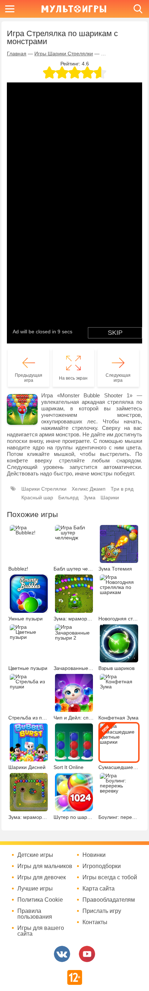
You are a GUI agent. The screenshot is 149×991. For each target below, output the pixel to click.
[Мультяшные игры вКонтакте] (62, 954)
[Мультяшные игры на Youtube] (87, 954)
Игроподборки (101, 866)
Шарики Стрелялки (44, 488)
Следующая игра (118, 378)
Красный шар (37, 497)
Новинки (94, 855)
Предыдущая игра (28, 378)
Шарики (110, 497)
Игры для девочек (41, 877)
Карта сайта (98, 889)
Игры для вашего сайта (40, 931)
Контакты (94, 922)
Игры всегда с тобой (109, 877)
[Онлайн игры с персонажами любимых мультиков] (73, 9)
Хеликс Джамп (89, 488)
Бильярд (68, 497)
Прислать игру (101, 911)
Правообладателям (108, 900)
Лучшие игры (35, 889)
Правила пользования (34, 914)
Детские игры (35, 855)
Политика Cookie (40, 900)
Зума (89, 497)
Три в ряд (122, 488)
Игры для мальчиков (44, 866)
